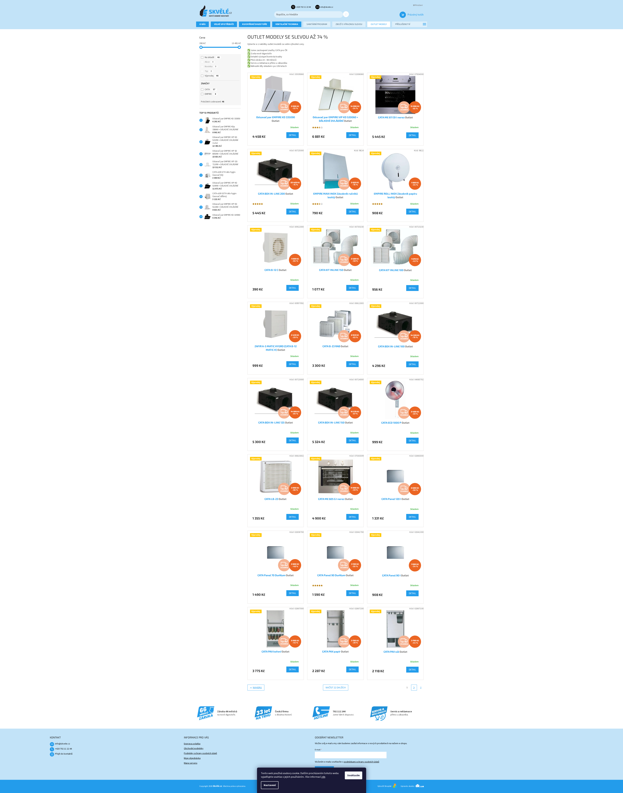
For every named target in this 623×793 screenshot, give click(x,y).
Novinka (210, 66)
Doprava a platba (192, 743)
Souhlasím (353, 775)
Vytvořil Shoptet (384, 786)
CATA (210, 89)
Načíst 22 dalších (336, 687)
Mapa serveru (190, 763)
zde (323, 777)
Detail (292, 135)
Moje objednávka (192, 758)
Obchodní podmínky (193, 748)
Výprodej (211, 75)
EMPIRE (210, 94)
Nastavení (270, 785)
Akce (209, 62)
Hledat (346, 14)
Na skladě (212, 57)
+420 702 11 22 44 (63, 748)
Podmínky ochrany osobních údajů (200, 753)
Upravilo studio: (408, 786)
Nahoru (257, 687)
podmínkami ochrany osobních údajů (361, 761)
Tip (208, 71)
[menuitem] (202, 24)
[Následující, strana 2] (414, 687)
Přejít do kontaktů (63, 754)
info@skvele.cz (62, 743)
